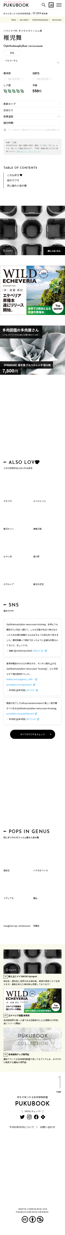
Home (13, 19)
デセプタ (7, 500)
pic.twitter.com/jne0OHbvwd (20, 713)
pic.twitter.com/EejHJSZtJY (19, 684)
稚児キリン (8, 528)
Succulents (24, 19)
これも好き (13, 175)
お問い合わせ (47, 1127)
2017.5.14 (31, 718)
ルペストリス (39, 500)
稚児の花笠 (38, 584)
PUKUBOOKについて (22, 1127)
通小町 (36, 556)
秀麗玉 (36, 925)
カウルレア (8, 584)
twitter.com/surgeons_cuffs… (20, 679)
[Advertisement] (32, 418)
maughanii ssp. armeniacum (16, 925)
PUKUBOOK (16, 6)
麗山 (35, 898)
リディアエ (8, 898)
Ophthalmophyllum (40, 19)
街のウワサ (13, 180)
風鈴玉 (6, 870)
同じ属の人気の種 (17, 185)
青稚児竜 (37, 528)
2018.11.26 (38, 650)
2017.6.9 (30, 690)
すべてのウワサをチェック (32, 734)
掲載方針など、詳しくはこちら (28, 151)
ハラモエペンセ (40, 870)
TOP (58, 1091)
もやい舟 (7, 556)
